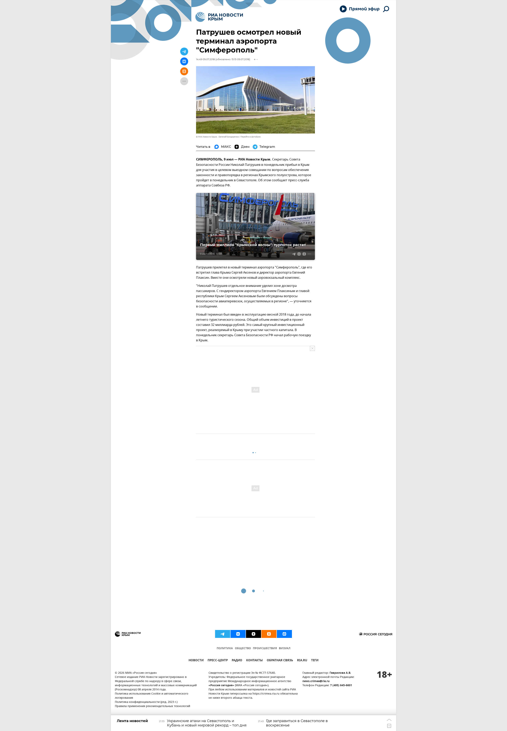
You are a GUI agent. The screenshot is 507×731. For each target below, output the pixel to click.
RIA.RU (302, 660)
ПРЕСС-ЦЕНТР (218, 660)
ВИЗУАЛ (284, 648)
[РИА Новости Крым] (219, 17)
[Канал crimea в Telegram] (222, 634)
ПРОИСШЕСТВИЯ (265, 648)
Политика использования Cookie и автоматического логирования (151, 696)
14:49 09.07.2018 (205, 59)
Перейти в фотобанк (251, 136)
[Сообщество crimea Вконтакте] (238, 634)
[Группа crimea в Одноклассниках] (268, 634)
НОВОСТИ (196, 660)
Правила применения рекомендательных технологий (152, 706)
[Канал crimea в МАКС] (284, 634)
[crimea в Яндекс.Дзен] (253, 634)
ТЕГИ (314, 660)
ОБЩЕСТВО (243, 648)
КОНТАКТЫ (254, 660)
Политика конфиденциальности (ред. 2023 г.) (146, 702)
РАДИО (237, 660)
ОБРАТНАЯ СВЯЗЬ (280, 660)
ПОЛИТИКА (225, 648)
